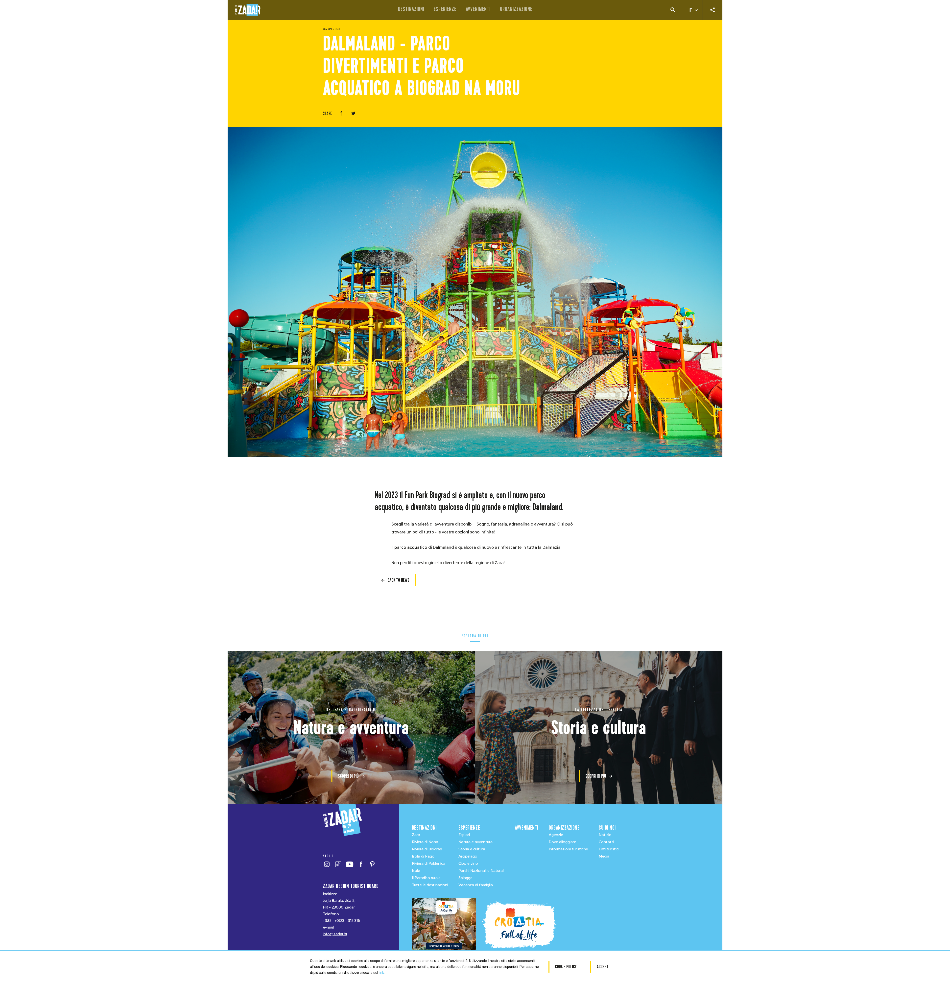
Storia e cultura (471, 849)
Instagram (327, 864)
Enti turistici (609, 849)
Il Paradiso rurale (426, 877)
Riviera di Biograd (427, 849)
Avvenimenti (478, 9)
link (381, 973)
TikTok (338, 864)
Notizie (605, 834)
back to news (398, 580)
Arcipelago (467, 856)
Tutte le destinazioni (430, 885)
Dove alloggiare (562, 841)
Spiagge (465, 877)
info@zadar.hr (335, 934)
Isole (416, 870)
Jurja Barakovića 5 (339, 900)
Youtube (349, 864)
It (690, 10)
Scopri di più (348, 776)
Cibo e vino (468, 863)
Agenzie (556, 834)
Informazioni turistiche (568, 849)
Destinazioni (411, 9)
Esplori (464, 834)
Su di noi (607, 827)
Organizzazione (516, 9)
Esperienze (445, 9)
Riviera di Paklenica (428, 863)
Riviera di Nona (425, 841)
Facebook (361, 864)
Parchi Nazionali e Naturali (481, 870)
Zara (416, 834)
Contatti (606, 841)
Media (604, 856)
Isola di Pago (423, 856)
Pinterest (372, 864)
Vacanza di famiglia (475, 885)
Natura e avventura (475, 841)
